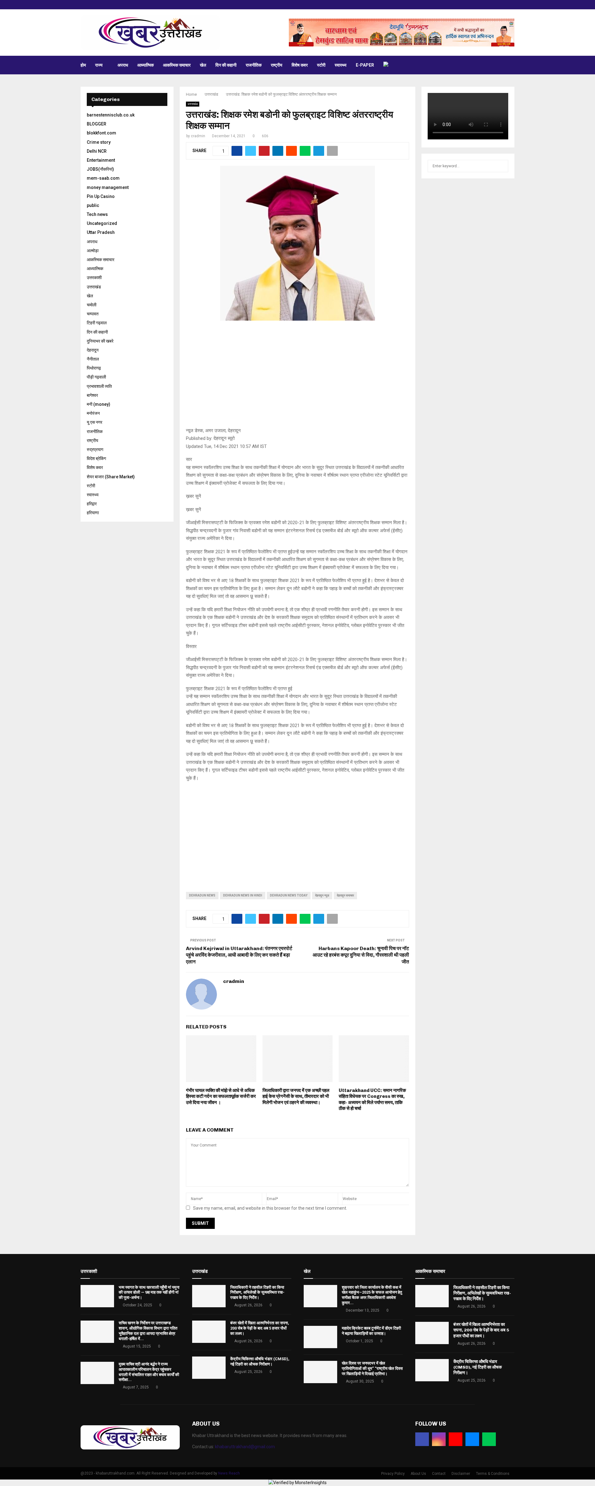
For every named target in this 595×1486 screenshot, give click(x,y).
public (93, 205)
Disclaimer (461, 1473)
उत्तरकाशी (94, 277)
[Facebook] (422, 1439)
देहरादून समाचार (345, 895)
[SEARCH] (502, 166)
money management (108, 187)
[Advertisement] (297, 377)
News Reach (229, 1473)
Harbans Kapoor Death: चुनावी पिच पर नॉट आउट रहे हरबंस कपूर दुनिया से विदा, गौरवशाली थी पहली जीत (361, 955)
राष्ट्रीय (276, 65)
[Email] (472, 1439)
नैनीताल (93, 359)
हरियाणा (93, 512)
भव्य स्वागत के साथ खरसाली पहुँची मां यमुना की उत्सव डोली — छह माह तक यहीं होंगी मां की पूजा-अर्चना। (149, 1292)
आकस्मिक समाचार (177, 65)
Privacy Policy (393, 1473)
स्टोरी (321, 65)
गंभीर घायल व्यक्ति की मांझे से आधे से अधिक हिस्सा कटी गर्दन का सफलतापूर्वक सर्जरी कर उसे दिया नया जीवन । (221, 1096)
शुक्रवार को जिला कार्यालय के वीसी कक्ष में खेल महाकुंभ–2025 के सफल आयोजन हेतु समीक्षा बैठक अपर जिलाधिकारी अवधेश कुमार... (372, 1295)
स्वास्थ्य (340, 65)
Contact (439, 1473)
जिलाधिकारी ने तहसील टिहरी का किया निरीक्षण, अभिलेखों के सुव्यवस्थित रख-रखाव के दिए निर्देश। (257, 1292)
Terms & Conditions (492, 1473)
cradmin (198, 136)
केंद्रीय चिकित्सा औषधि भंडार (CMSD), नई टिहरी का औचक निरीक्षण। (259, 1361)
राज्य (99, 65)
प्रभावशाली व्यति (99, 386)
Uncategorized (102, 223)
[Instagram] (439, 1439)
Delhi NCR (97, 151)
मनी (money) (98, 404)
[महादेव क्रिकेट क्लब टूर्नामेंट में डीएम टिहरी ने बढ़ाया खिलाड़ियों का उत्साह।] (320, 1337)
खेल (203, 65)
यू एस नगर (94, 422)
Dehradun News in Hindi (242, 895)
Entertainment (101, 160)
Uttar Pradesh (101, 232)
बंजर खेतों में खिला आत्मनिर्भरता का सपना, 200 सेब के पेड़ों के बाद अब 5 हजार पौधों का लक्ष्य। (259, 1328)
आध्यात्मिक (145, 65)
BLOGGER (96, 123)
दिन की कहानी (225, 65)
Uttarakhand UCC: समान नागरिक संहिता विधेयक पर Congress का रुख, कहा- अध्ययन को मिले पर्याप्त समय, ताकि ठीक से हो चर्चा (372, 1099)
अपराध (122, 65)
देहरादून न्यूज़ (322, 895)
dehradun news (202, 895)
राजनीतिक (254, 65)
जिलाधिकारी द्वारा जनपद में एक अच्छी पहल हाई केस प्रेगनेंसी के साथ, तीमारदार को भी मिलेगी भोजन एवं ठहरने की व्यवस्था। (295, 1096)
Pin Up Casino (101, 196)
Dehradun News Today (288, 895)
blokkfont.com (101, 132)
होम (83, 65)
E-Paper (365, 65)
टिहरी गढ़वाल (97, 322)
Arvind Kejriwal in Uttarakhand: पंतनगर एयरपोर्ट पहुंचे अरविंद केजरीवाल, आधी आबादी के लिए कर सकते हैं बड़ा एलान (239, 955)
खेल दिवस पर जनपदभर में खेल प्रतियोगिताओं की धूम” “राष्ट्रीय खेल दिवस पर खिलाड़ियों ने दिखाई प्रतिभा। (372, 1368)
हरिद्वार (92, 503)
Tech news (97, 214)
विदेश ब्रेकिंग (96, 458)
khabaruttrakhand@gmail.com (245, 1446)
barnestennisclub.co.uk (110, 114)
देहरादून (93, 350)
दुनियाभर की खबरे (100, 341)
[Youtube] (455, 1439)
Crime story (99, 142)
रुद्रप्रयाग (95, 449)
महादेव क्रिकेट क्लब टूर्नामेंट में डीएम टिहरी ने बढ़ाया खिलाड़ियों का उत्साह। (371, 1331)
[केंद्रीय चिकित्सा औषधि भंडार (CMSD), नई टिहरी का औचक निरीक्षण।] (209, 1368)
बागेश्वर (92, 395)
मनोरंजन (93, 413)
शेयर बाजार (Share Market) (111, 476)
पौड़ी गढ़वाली (96, 377)
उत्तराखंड (192, 104)
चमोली (91, 304)
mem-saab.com (103, 178)
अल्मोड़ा (93, 250)
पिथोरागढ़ (94, 368)
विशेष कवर (300, 65)
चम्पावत (93, 313)
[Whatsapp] (489, 1439)
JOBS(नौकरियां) (100, 169)
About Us (418, 1473)
